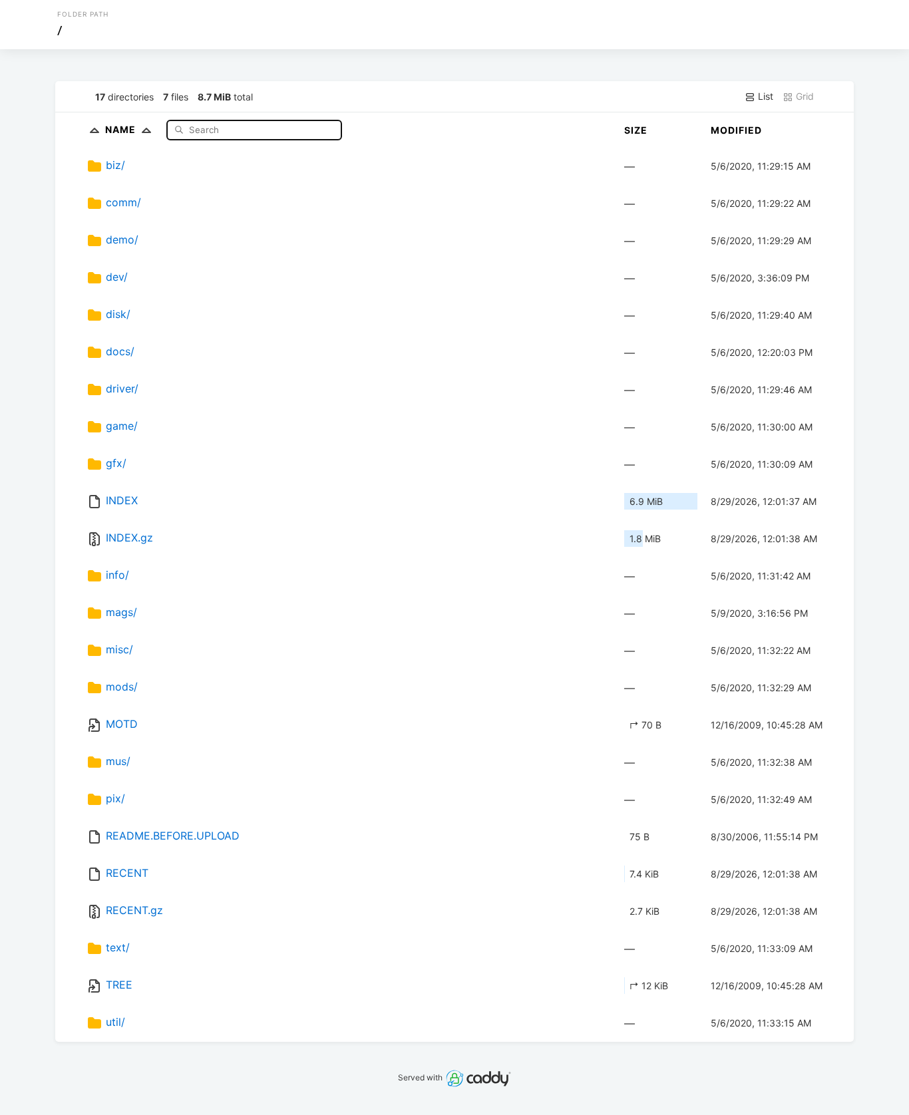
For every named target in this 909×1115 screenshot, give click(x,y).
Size (635, 130)
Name (121, 129)
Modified (736, 130)
